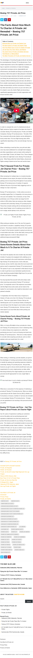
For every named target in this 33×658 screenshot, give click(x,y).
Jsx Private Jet (4, 529)
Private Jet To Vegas (6, 547)
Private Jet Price (5, 542)
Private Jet (14, 531)
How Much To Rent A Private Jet (8, 526)
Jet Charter (22, 526)
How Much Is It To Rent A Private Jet (10, 521)
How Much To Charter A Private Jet (9, 524)
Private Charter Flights (17, 529)
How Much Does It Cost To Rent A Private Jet (12, 513)
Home (3, 8)
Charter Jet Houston (6, 470)
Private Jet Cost (5, 539)
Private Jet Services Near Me (8, 480)
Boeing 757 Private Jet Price (13, 461)
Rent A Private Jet (5, 552)
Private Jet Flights (16, 539)
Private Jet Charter (5, 499)
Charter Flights (15, 501)
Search (2, 599)
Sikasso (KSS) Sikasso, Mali (8, 476)
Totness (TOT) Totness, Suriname (10, 575)
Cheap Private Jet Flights (7, 503)
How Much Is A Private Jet (7, 492)
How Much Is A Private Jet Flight (9, 519)
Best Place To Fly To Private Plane (10, 478)
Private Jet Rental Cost (18, 544)
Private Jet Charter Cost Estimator (9, 534)
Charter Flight (4, 501)
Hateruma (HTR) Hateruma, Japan (9, 484)
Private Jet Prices (16, 542)
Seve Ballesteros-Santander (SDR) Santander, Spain (16, 588)
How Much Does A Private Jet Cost (9, 506)
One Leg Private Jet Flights (8, 486)
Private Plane (17, 547)
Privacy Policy (4, 497)
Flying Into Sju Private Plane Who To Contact (13, 571)
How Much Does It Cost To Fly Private (10, 511)
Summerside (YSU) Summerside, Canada (12, 584)
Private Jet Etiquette (6, 468)
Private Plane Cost (19, 549)
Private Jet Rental (11, 8)
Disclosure (3, 494)
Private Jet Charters (6, 537)
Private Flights (4, 531)
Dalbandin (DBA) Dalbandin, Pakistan (11, 567)
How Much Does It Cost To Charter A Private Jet (12, 508)
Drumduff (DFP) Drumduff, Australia (10, 465)
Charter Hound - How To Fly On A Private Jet (18, 654)
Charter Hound (4, 15)
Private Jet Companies (19, 537)
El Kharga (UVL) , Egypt (6, 482)
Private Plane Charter (6, 549)
